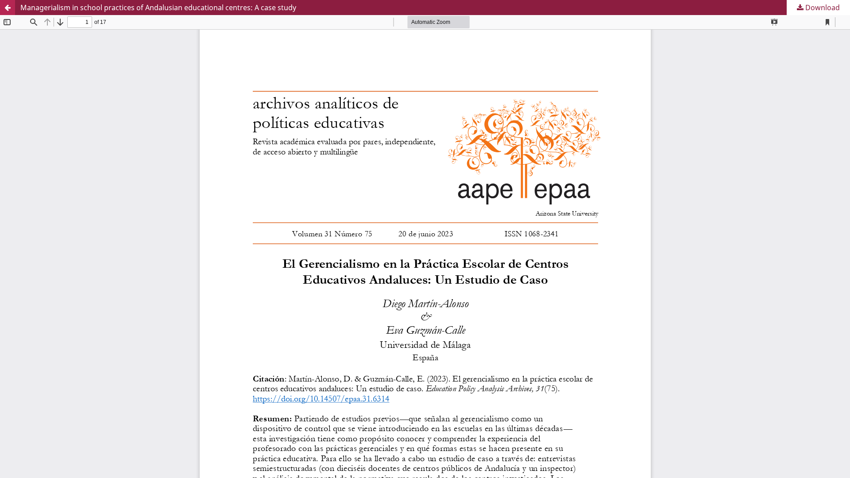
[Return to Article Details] (7, 7)
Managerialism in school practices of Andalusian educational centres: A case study (158, 7)
